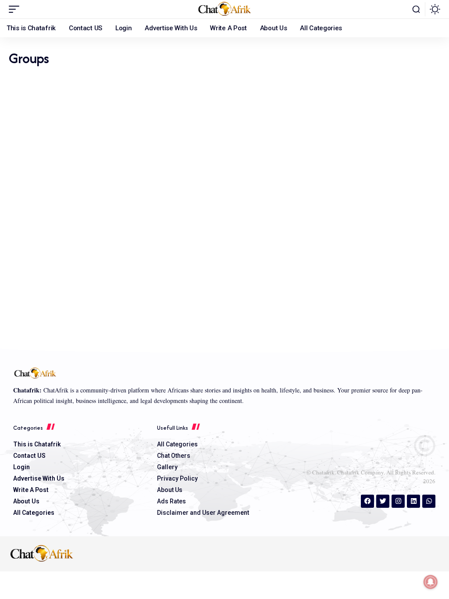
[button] (16, 9)
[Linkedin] (413, 501)
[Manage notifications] (431, 582)
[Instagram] (398, 501)
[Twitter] (382, 501)
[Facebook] (367, 501)
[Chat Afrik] (224, 9)
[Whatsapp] (428, 501)
